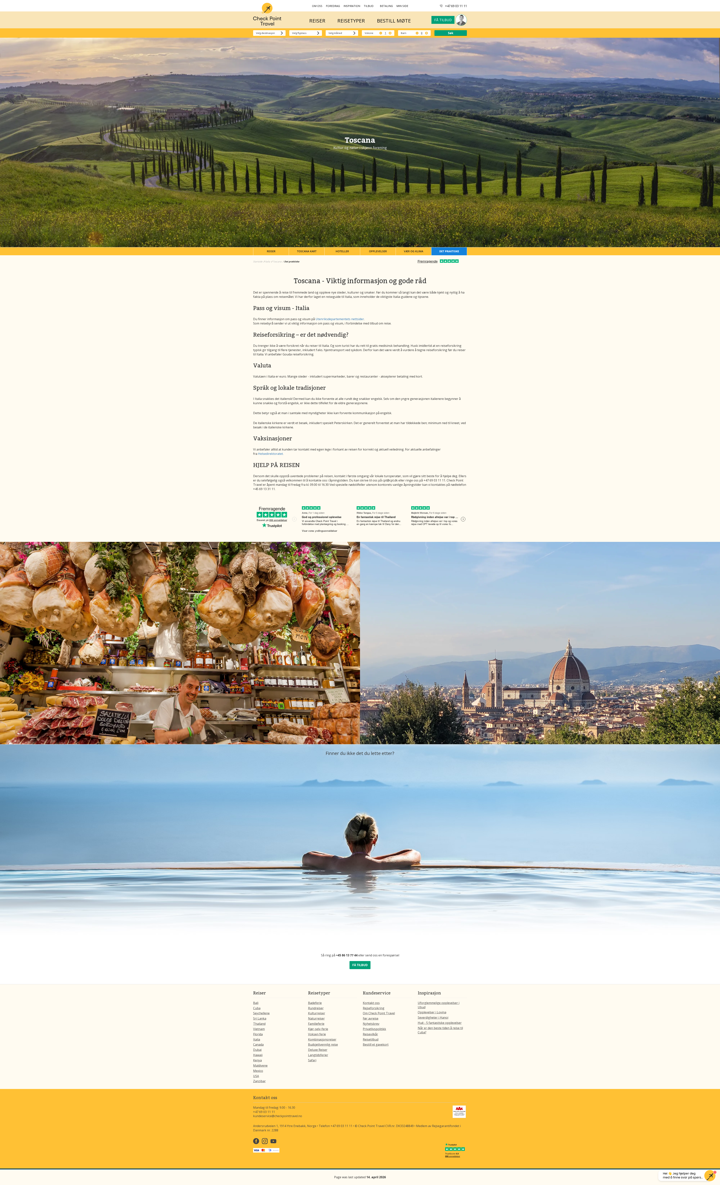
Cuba (256, 1008)
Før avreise (370, 1018)
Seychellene (261, 1013)
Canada (258, 1044)
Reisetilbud (370, 1039)
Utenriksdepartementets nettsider (340, 319)
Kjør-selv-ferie (318, 1029)
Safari (312, 1060)
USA (256, 1076)
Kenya (257, 1060)
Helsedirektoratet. (271, 454)
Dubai (257, 1050)
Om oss (317, 6)
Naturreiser (316, 1018)
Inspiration (352, 6)
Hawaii (257, 1055)
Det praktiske (449, 251)
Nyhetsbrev (371, 1024)
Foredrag (333, 6)
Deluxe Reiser (317, 1050)
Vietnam (259, 1029)
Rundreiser (316, 1008)
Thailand (259, 1024)
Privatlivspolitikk (374, 1029)
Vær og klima (413, 251)
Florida (258, 1034)
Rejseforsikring (373, 1008)
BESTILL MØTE (394, 20)
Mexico (258, 1071)
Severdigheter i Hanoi (433, 1017)
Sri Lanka (259, 1018)
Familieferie (316, 1024)
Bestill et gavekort (375, 1044)
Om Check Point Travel (379, 1013)
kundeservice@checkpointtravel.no (277, 1116)
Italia (256, 1039)
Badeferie (315, 1003)
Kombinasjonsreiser (322, 1039)
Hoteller (342, 251)
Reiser (271, 251)
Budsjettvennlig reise (323, 1044)
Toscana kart (306, 251)
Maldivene (260, 1065)
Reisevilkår (370, 1034)
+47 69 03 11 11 (456, 6)
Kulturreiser (316, 1013)
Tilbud (369, 6)
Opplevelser (378, 251)
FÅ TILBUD (360, 965)
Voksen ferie (317, 1034)
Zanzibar (259, 1081)
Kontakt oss (371, 1003)
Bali (255, 1003)
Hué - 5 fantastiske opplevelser (440, 1023)
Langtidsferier (318, 1055)
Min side (402, 6)
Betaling (386, 6)
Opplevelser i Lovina (432, 1012)
